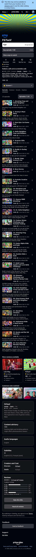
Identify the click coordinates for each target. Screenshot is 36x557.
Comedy (19, 71)
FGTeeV (17, 466)
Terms (31, 513)
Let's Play (12, 364)
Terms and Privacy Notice (10, 546)
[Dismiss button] (32, 3)
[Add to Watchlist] (5, 59)
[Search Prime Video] (22, 12)
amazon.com (9, 6)
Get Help (5, 535)
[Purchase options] (32, 101)
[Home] (15, 12)
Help (31, 546)
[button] (12, 494)
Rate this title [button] (18, 500)
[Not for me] (22, 59)
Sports (25, 71)
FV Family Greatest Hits (12, 393)
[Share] (30, 59)
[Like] (14, 59)
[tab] (5, 90)
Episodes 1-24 (24, 96)
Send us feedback (23, 546)
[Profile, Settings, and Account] (33, 12)
